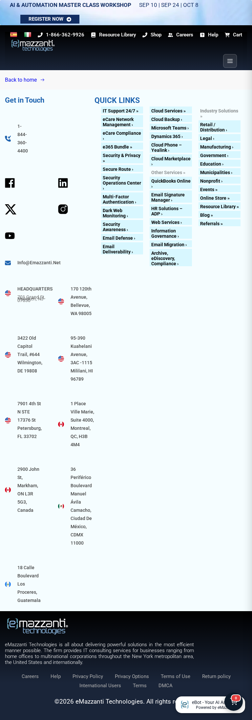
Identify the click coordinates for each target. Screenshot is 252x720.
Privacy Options (132, 676)
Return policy (216, 676)
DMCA (165, 686)
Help (56, 676)
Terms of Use (175, 676)
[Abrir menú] (230, 61)
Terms (140, 686)
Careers (30, 676)
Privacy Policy (88, 676)
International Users (100, 686)
